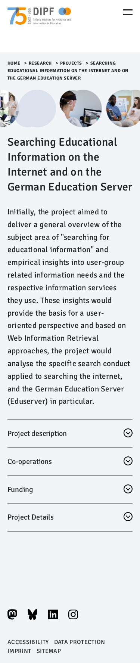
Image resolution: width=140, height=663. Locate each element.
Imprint (19, 651)
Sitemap (49, 651)
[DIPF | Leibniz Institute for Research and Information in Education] (39, 26)
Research (40, 63)
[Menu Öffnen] (128, 12)
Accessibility (28, 642)
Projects (71, 63)
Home (14, 63)
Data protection (79, 642)
